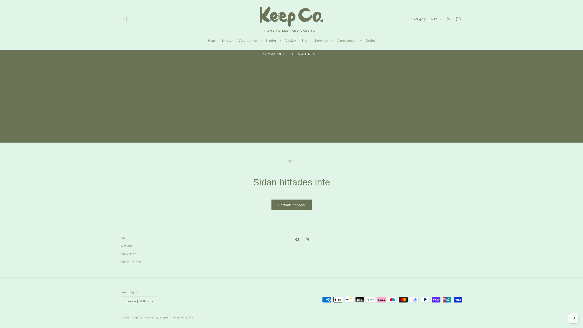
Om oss (127, 246)
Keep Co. (137, 317)
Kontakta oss (131, 262)
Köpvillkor (128, 254)
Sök (124, 238)
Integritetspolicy (183, 317)
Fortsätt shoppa (291, 205)
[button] (126, 19)
